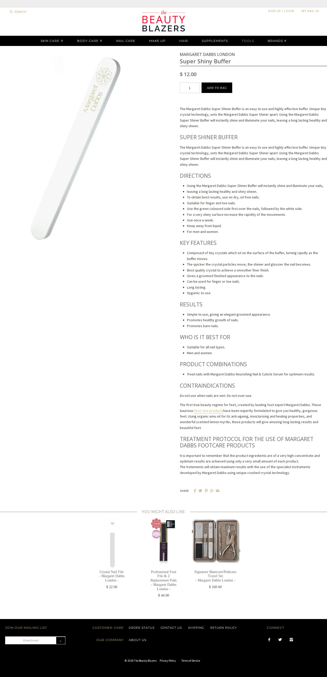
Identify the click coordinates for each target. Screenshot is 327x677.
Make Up (157, 41)
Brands (277, 41)
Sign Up (274, 11)
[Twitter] (280, 640)
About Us (137, 640)
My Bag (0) (310, 11)
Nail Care (125, 41)
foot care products (208, 410)
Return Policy (223, 628)
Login (289, 11)
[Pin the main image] (206, 491)
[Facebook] (269, 640)
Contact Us (171, 628)
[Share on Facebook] (194, 491)
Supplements (215, 41)
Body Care (89, 41)
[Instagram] (291, 640)
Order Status (142, 628)
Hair (183, 41)
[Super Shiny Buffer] (73, 54)
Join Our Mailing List (26, 628)
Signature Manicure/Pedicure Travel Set (215, 576)
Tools (248, 41)
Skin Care (52, 41)
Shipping (196, 628)
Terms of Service (190, 660)
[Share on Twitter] (200, 491)
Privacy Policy (168, 660)
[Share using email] (217, 491)
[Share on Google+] (211, 491)
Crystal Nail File (111, 576)
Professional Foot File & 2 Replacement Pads (163, 580)
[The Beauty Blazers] (163, 10)
